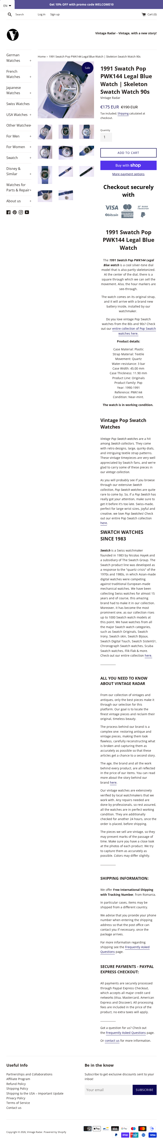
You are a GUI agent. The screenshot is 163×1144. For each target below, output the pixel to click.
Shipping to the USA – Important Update (34, 1093)
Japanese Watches (18, 90)
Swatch (18, 157)
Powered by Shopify (55, 1132)
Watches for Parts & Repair (18, 187)
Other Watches (18, 125)
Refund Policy (16, 1084)
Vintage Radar (34, 1132)
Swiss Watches (18, 103)
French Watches (18, 74)
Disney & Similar (18, 171)
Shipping (123, 113)
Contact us (13, 1108)
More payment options (128, 174)
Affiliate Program (18, 1079)
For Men (18, 136)
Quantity (105, 130)
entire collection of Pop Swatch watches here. (134, 330)
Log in (41, 14)
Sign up (55, 14)
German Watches (18, 58)
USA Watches (18, 114)
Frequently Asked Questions (126, 1033)
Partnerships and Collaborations (29, 1074)
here (103, 523)
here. (148, 655)
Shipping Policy (17, 1088)
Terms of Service (18, 1103)
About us (18, 201)
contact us (112, 1041)
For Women (18, 146)
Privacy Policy (15, 1098)
